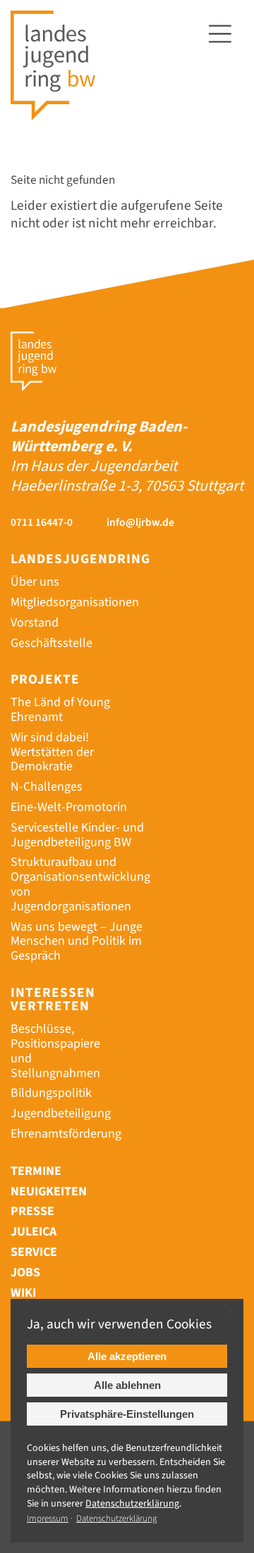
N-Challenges (47, 787)
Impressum (47, 1518)
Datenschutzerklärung (116, 1518)
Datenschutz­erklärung (132, 1504)
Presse (32, 1211)
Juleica (33, 1231)
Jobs (25, 1272)
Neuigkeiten (49, 1191)
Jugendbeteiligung (61, 1113)
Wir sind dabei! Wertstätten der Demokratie (52, 752)
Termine (36, 1171)
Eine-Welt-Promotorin (69, 807)
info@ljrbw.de (140, 522)
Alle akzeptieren (127, 1356)
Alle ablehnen (127, 1385)
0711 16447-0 (42, 522)
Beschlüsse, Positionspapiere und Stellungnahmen (55, 1050)
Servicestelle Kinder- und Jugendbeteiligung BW (77, 835)
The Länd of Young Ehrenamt (60, 709)
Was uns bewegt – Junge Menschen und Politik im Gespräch (77, 941)
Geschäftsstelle (51, 643)
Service (34, 1252)
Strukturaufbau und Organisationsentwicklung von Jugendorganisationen (80, 883)
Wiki (23, 1293)
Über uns (35, 582)
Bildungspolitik (51, 1093)
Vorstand (35, 622)
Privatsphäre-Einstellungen (127, 1414)
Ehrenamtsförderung (66, 1134)
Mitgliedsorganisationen (75, 602)
